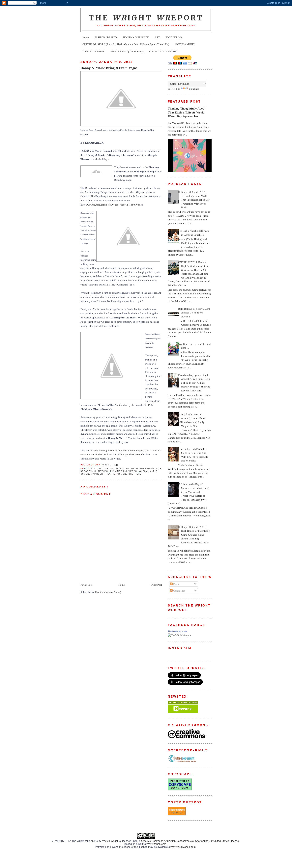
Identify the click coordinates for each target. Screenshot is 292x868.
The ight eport (146, 17)
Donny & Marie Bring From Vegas (108, 68)
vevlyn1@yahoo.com (183, 846)
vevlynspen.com (157, 843)
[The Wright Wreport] (179, 635)
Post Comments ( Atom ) (108, 592)
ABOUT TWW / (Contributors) (126, 51)
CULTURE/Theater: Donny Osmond (112, 468)
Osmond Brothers (129, 474)
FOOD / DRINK (173, 37)
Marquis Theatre (104, 474)
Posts (176, 584)
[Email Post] (115, 465)
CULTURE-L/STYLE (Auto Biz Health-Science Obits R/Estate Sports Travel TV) (125, 44)
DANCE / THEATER (93, 51)
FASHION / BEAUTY (106, 37)
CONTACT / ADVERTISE (163, 51)
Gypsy (143, 471)
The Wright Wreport (177, 631)
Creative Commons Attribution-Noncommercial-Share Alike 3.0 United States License (190, 840)
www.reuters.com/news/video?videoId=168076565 (114, 204)
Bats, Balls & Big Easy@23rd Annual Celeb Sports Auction (194, 312)
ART (157, 37)
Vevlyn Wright (110, 840)
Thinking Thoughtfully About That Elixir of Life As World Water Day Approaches (186, 112)
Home (85, 37)
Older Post (156, 584)
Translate (194, 88)
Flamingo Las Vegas (123, 471)
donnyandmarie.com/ (131, 454)
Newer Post (86, 584)
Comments (179, 590)
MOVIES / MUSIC (185, 44)
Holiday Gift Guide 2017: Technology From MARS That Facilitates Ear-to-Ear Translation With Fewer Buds (193, 199)
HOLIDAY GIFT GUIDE (136, 37)
